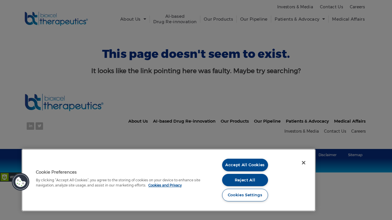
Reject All (245, 180)
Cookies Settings (245, 194)
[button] (20, 182)
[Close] (303, 162)
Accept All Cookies (245, 164)
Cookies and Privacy (165, 185)
